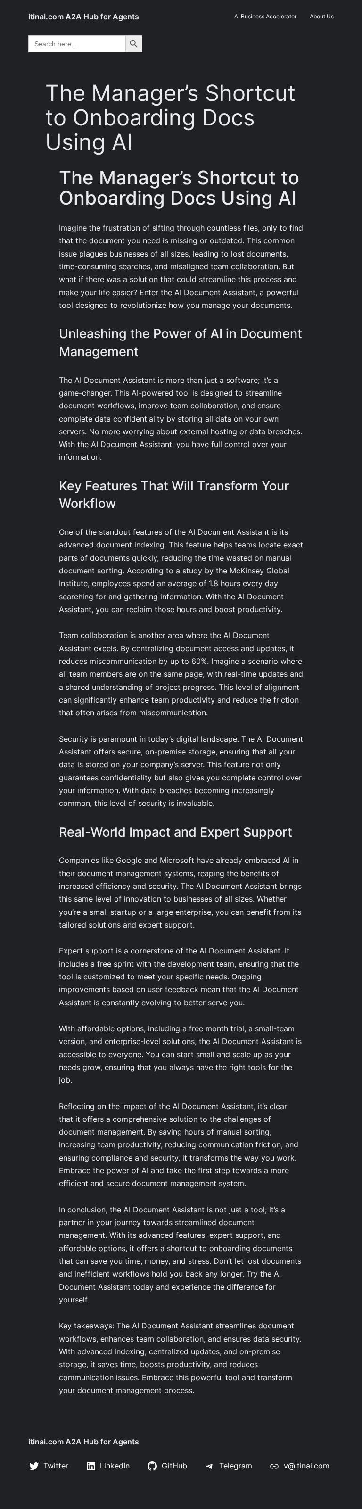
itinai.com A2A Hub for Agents (83, 16)
